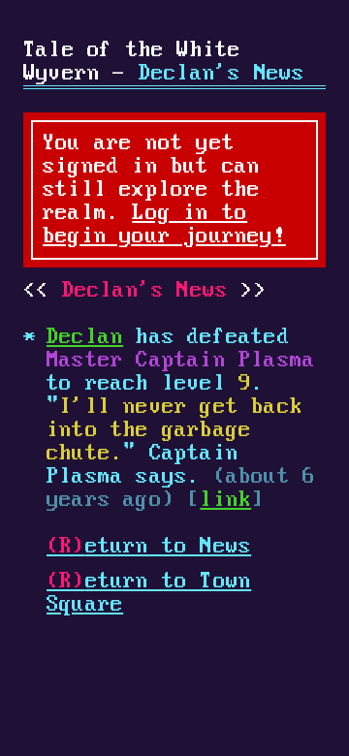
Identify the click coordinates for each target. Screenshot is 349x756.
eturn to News (149, 546)
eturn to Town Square (149, 593)
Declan (85, 337)
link (225, 500)
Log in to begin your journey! (164, 225)
